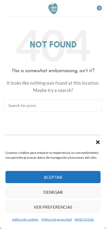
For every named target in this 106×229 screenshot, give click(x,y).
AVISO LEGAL (84, 219)
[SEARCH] (95, 105)
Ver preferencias (53, 207)
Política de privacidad (56, 219)
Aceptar (53, 177)
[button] (98, 142)
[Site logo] (53, 7)
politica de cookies (25, 219)
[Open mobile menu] (6, 8)
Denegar (53, 192)
